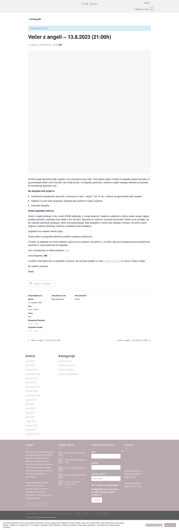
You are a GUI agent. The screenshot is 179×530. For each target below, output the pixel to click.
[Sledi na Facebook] (28, 504)
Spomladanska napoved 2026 (75, 461)
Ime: (93, 452)
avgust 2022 (31, 399)
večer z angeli (33, 330)
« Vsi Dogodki (34, 19)
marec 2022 (31, 421)
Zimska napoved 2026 (75, 468)
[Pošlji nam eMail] (41, 504)
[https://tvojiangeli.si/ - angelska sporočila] (89, 3)
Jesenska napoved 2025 (75, 475)
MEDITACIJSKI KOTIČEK (47, 513)
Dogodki (85, 513)
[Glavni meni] (27, 3)
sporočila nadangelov (68, 374)
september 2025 (33, 374)
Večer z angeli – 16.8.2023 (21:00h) (133, 340)
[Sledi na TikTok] (37, 504)
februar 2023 (32, 378)
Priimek (94, 463)
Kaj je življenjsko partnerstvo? (72, 483)
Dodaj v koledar (42, 283)
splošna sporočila (66, 365)
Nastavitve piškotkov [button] (154, 525)
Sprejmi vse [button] (170, 525)
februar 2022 (32, 425)
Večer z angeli (33, 323)
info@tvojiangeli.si (112, 260)
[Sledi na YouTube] (45, 504)
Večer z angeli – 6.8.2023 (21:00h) (45, 340)
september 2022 (33, 395)
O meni (77, 513)
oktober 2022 (32, 391)
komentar (68, 487)
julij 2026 (30, 361)
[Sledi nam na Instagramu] (32, 504)
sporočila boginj (65, 369)
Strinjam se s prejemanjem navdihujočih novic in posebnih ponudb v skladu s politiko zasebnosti (105, 490)
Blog (93, 513)
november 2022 (33, 386)
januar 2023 (31, 382)
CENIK (99, 513)
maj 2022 (30, 412)
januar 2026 (31, 369)
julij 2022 (30, 404)
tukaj (66, 250)
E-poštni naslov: (98, 474)
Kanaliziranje (31, 513)
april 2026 (30, 365)
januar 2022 (31, 429)
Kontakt (106, 513)
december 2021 (32, 434)
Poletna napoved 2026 (75, 453)
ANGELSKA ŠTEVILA (65, 513)
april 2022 (30, 417)
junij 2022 (30, 408)
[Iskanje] (152, 3)
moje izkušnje (64, 361)
